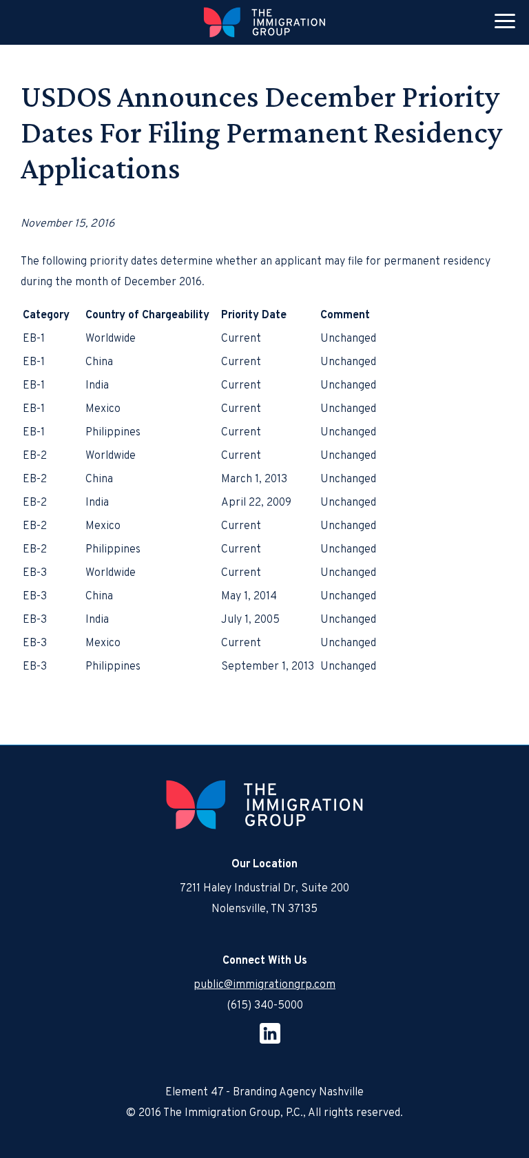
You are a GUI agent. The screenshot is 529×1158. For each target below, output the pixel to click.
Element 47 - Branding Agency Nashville (264, 1092)
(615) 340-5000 (265, 1006)
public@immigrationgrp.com (264, 985)
